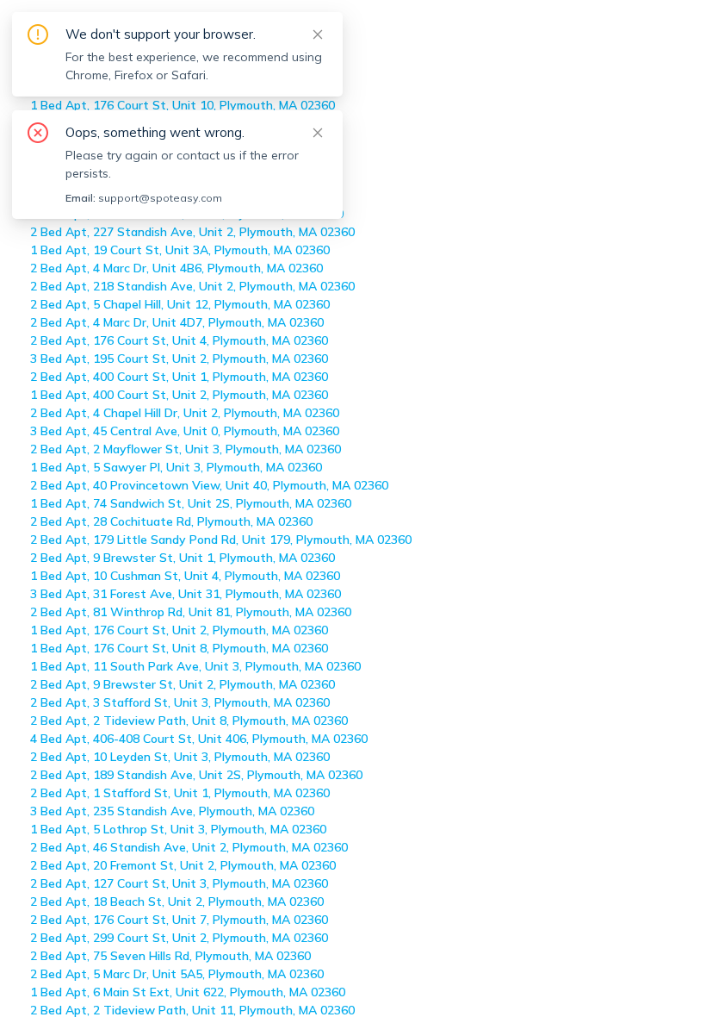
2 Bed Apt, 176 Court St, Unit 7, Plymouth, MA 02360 (179, 919)
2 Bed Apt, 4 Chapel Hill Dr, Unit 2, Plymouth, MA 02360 (184, 413)
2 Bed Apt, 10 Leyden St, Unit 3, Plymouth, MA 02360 (180, 756)
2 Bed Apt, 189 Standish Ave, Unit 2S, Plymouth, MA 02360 (196, 775)
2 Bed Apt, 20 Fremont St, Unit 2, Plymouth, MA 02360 (183, 865)
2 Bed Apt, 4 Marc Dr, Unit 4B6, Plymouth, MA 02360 (176, 268)
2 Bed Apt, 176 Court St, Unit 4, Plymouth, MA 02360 (179, 340)
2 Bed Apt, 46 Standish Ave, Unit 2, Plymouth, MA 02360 (189, 847)
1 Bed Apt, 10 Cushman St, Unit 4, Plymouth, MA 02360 (185, 575)
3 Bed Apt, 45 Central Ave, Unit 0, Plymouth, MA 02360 (184, 431)
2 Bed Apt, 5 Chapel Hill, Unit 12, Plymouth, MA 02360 (180, 304)
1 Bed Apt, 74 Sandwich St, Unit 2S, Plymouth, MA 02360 (190, 503)
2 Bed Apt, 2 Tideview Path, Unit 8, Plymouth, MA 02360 (189, 720)
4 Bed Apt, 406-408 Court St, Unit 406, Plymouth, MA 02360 (199, 738)
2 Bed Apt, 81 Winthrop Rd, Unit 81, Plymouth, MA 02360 (190, 612)
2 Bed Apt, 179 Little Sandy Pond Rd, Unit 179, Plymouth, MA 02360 (221, 539)
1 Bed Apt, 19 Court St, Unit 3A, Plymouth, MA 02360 (180, 250)
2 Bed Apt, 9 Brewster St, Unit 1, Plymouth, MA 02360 (182, 557)
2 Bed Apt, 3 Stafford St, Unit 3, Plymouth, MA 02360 (180, 702)
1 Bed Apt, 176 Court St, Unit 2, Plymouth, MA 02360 (179, 630)
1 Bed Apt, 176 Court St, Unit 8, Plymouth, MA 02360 (179, 648)
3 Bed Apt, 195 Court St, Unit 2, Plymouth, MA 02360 (179, 358)
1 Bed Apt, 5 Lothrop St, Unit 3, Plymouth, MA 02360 (178, 829)
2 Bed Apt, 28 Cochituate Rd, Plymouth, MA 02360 (171, 521)
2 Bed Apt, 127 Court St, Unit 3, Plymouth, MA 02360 (179, 883)
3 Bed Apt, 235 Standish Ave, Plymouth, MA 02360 (172, 811)
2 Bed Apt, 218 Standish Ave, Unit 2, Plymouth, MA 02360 (192, 286)
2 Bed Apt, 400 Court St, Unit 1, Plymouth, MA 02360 (179, 376)
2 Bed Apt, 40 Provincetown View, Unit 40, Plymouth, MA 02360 (209, 485)
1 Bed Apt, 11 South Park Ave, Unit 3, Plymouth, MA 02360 (195, 666)
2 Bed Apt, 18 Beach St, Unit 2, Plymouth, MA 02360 (177, 901)
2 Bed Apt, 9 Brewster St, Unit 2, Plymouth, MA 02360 (182, 684)
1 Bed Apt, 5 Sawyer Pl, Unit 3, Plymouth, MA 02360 (176, 467)
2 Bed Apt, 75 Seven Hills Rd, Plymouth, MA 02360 (170, 956)
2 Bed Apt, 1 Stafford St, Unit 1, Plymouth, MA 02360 (180, 793)
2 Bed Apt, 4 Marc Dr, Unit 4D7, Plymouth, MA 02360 (177, 322)
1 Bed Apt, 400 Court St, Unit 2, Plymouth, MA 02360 (179, 394)
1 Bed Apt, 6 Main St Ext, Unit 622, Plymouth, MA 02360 (187, 992)
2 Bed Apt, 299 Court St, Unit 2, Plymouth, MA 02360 (179, 937)
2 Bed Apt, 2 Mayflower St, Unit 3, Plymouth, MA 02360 (185, 449)
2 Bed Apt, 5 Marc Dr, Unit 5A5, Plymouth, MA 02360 (177, 974)
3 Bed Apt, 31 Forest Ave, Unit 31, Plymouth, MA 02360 (185, 594)
